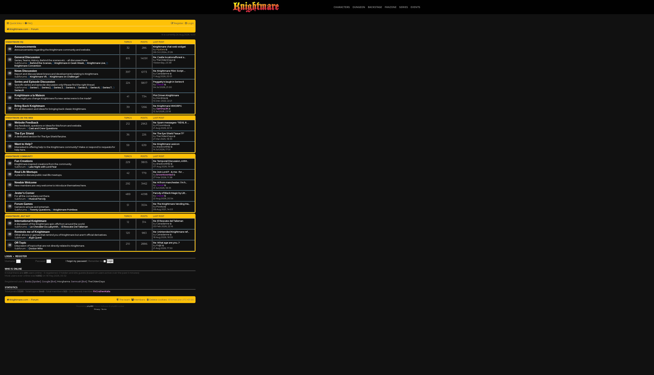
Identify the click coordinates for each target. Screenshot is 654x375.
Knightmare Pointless (65, 209)
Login (8, 256)
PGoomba (162, 125)
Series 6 (94, 87)
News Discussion (25, 70)
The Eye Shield (24, 133)
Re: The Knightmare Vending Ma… (171, 203)
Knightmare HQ (14, 42)
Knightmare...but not (18, 216)
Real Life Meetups (25, 171)
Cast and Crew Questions (43, 128)
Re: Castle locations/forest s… (169, 57)
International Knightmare (30, 220)
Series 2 (46, 87)
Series (403, 7)
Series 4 (70, 87)
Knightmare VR (38, 76)
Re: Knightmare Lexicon (166, 144)
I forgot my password (76, 261)
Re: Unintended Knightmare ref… (171, 231)
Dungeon (359, 7)
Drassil (160, 84)
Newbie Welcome (25, 182)
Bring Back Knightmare (29, 105)
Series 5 (82, 87)
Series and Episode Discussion (34, 81)
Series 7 (107, 87)
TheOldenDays (164, 60)
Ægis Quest (35, 237)
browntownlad (164, 174)
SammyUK (162, 108)
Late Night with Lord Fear (43, 166)
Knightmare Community (19, 156)
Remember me (96, 261)
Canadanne (162, 73)
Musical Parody (37, 198)
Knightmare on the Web (19, 118)
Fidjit (159, 245)
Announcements (25, 46)
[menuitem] (29, 23)
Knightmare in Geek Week (69, 63)
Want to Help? (23, 144)
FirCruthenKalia (101, 291)
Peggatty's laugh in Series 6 (168, 81)
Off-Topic (20, 242)
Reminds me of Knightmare (32, 231)
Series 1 (34, 87)
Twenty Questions (40, 209)
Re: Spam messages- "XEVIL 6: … (171, 122)
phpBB (90, 306)
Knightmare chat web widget (169, 46)
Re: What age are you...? (166, 242)
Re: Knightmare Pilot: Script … (169, 70)
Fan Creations (23, 161)
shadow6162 (163, 146)
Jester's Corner (24, 193)
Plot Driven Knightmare (166, 95)
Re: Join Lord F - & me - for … (168, 171)
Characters (342, 7)
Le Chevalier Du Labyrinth (44, 226)
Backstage (375, 7)
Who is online (13, 269)
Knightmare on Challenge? (64, 76)
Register (21, 256)
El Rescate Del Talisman (74, 226)
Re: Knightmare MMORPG (167, 105)
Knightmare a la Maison (29, 95)
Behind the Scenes (40, 63)
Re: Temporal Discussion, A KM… (170, 161)
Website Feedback (26, 122)
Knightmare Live (96, 63)
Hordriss (161, 98)
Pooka (160, 206)
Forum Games (23, 203)
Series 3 (58, 87)
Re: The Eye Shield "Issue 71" (168, 133)
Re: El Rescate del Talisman (168, 220)
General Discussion (27, 57)
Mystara (160, 49)
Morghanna (63, 281)
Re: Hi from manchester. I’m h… (170, 182)
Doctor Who (36, 248)
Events (415, 7)
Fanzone (390, 7)
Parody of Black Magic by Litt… (170, 193)
